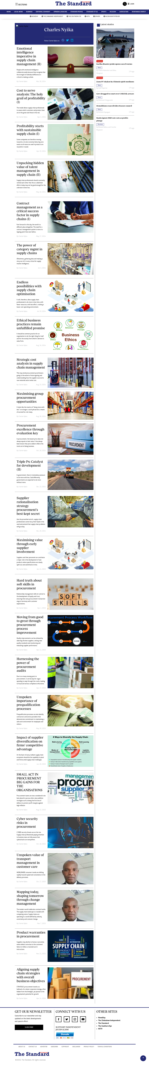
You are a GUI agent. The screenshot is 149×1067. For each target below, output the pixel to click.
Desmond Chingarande (105, 100)
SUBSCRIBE (29, 1027)
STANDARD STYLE (92, 12)
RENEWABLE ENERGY (139, 12)
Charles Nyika (23, 81)
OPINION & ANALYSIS (60, 12)
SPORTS (103, 12)
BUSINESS (29, 12)
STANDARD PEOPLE (76, 12)
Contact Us (33, 1047)
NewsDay (35, 16)
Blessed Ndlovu (103, 127)
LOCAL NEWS (18, 12)
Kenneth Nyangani (104, 112)
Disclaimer (76, 1047)
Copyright (65, 1047)
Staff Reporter (102, 88)
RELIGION (113, 12)
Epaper (97, 16)
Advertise (43, 1047)
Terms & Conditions (105, 1047)
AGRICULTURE (123, 12)
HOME (9, 12)
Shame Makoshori (104, 70)
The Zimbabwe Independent (53, 16)
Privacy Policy (89, 1047)
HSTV (88, 16)
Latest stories (107, 24)
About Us (21, 1047)
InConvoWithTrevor (112, 16)
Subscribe (54, 1047)
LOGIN (131, 4)
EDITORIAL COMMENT (43, 12)
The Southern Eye (74, 16)
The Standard (103, 1023)
